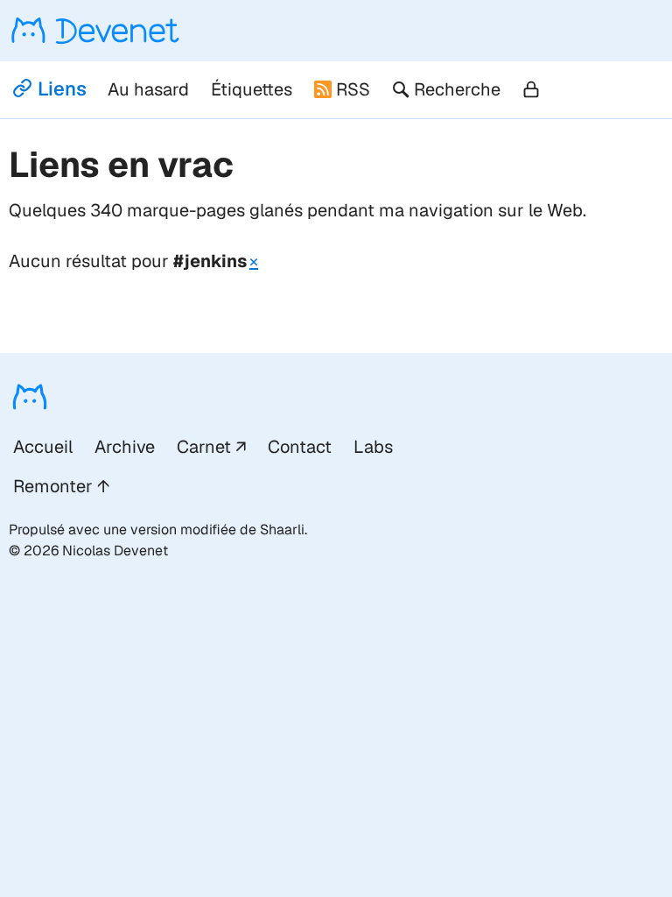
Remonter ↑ (61, 486)
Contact (300, 446)
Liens (62, 88)
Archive (124, 446)
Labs (373, 446)
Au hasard (148, 89)
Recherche (457, 89)
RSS (353, 89)
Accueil (43, 446)
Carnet (204, 446)
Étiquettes (251, 89)
